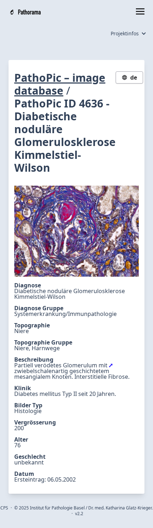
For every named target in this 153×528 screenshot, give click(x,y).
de (133, 77)
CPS (4, 508)
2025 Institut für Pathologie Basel (52, 508)
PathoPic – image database (59, 84)
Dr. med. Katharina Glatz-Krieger (120, 508)
